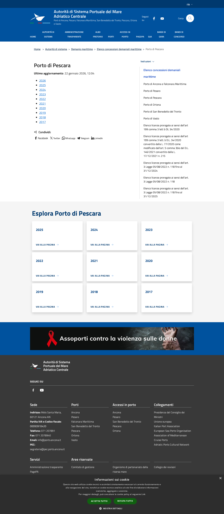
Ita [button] (188, 4)
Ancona (75, 412)
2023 (42, 94)
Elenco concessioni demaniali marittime (119, 49)
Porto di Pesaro (151, 91)
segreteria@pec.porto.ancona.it (47, 449)
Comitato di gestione (82, 467)
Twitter (56, 138)
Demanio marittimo (82, 49)
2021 (42, 103)
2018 (42, 117)
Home (37, 49)
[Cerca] (190, 18)
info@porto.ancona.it (49, 440)
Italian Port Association (167, 426)
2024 (42, 90)
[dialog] (112, 494)
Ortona (75, 435)
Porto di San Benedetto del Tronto (162, 111)
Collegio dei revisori (165, 467)
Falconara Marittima (82, 422)
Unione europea (163, 422)
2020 (42, 108)
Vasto (74, 440)
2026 (42, 80)
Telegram (85, 138)
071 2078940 (43, 435)
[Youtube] (161, 18)
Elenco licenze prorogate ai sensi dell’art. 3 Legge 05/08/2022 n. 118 (166, 179)
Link (143, 494)
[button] (112, 508)
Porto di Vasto (151, 118)
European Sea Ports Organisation (172, 431)
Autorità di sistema (56, 49)
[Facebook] (152, 18)
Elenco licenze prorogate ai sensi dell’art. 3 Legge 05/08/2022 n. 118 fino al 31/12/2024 (166, 167)
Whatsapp (70, 138)
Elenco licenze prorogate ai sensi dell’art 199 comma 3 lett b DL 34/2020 (165, 127)
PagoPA (34, 472)
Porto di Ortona (152, 105)
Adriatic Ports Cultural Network (171, 445)
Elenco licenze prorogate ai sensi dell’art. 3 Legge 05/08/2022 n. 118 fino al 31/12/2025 (166, 192)
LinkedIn (99, 138)
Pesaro (75, 417)
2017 (42, 122)
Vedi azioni (146, 61)
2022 (42, 99)
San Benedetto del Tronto (85, 426)
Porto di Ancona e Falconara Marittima (164, 84)
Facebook (43, 138)
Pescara (75, 431)
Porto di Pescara (152, 98)
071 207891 (48, 431)
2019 (42, 113)
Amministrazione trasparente (46, 467)
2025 (42, 85)
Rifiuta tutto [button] (125, 501)
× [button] (220, 478)
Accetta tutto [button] (99, 501)
